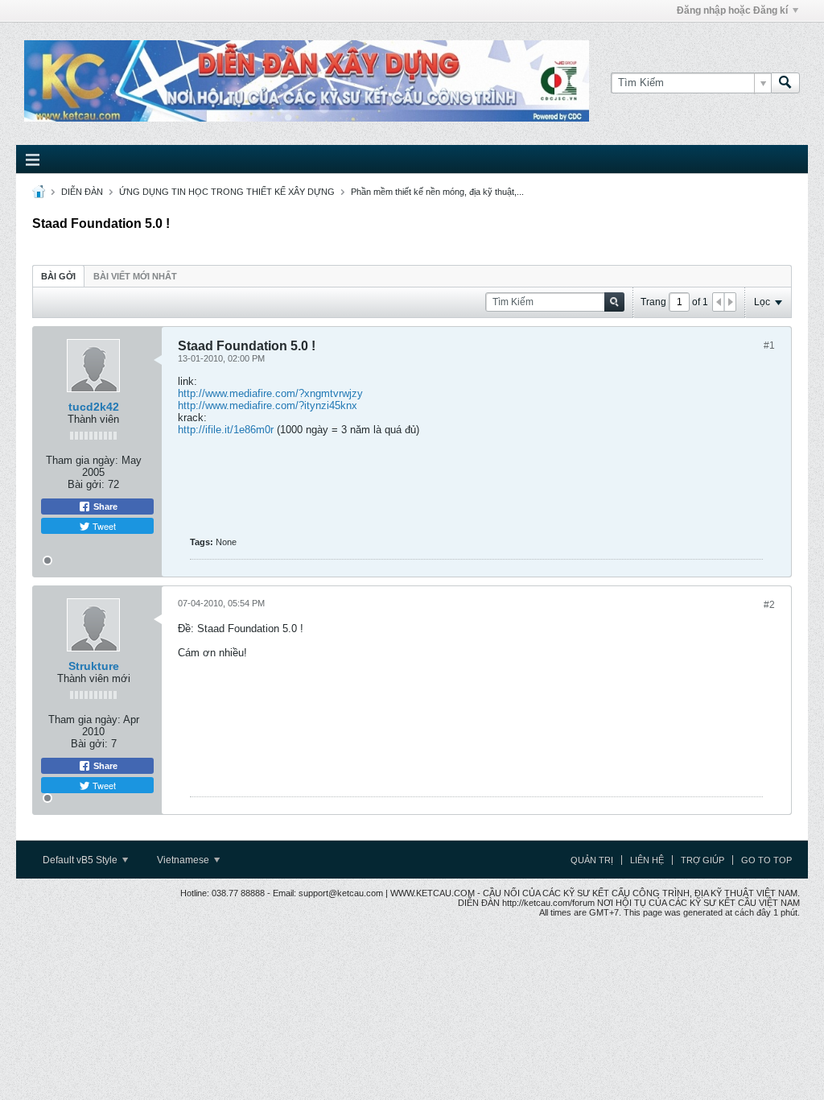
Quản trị (592, 860)
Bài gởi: (86, 484)
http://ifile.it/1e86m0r (226, 430)
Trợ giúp (702, 860)
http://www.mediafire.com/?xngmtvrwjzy (270, 393)
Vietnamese (184, 860)
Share (104, 506)
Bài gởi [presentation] (58, 276)
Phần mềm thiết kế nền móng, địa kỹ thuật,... (437, 191)
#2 (769, 604)
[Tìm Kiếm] (785, 82)
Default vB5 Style (81, 860)
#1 (769, 345)
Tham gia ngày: (82, 460)
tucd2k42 (93, 406)
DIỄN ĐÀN (82, 191)
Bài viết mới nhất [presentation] (135, 276)
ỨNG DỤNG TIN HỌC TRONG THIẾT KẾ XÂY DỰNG (227, 191)
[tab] (58, 276)
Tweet (103, 525)
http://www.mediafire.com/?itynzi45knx (267, 405)
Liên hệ (647, 860)
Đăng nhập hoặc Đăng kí (732, 10)
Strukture (93, 666)
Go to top (766, 860)
